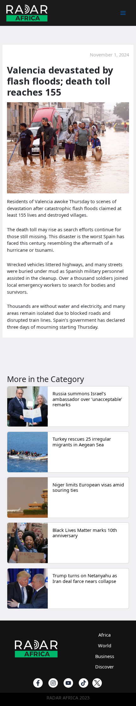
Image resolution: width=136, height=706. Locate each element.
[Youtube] (68, 683)
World (104, 645)
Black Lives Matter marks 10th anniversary (85, 533)
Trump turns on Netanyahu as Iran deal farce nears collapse (85, 578)
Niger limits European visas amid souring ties (88, 487)
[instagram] (53, 683)
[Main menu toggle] (123, 13)
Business (104, 656)
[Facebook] (38, 683)
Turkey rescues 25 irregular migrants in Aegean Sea (82, 442)
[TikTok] (83, 683)
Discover (104, 666)
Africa (104, 635)
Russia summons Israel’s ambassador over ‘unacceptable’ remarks (87, 399)
